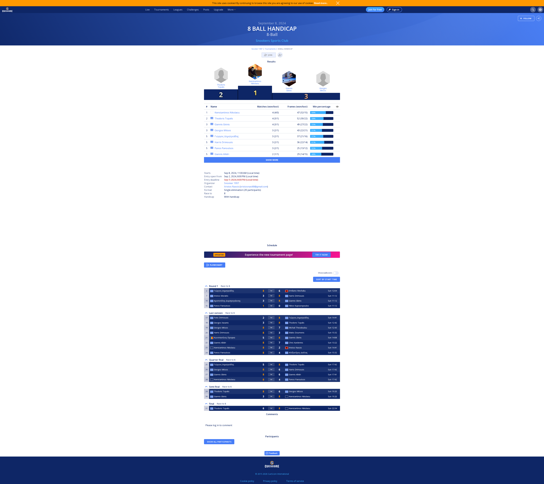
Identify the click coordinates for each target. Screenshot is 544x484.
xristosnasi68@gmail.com (253, 186)
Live (147, 9)
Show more (272, 160)
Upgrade (218, 9)
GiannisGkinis (289, 89)
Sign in (395, 9)
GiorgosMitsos (323, 89)
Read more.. (321, 3)
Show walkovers (325, 273)
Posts (206, 9)
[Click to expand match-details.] (271, 290)
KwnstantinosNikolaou (255, 82)
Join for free (375, 9)
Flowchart (216, 265)
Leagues (177, 9)
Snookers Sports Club (272, 40)
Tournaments (161, 9)
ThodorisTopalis (221, 85)
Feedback (273, 453)
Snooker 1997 (257, 49)
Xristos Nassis (231, 186)
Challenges (193, 9)
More (230, 9)
